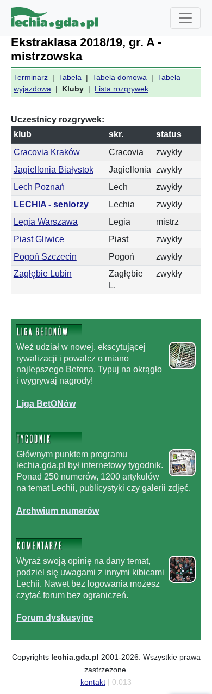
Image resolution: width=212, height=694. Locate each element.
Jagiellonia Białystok (53, 169)
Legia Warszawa (46, 221)
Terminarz (31, 77)
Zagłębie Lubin (43, 273)
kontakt (92, 682)
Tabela (70, 77)
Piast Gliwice (39, 239)
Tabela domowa (119, 77)
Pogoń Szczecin (45, 256)
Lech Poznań (39, 187)
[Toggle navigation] (185, 18)
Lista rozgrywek (121, 88)
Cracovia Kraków (47, 152)
